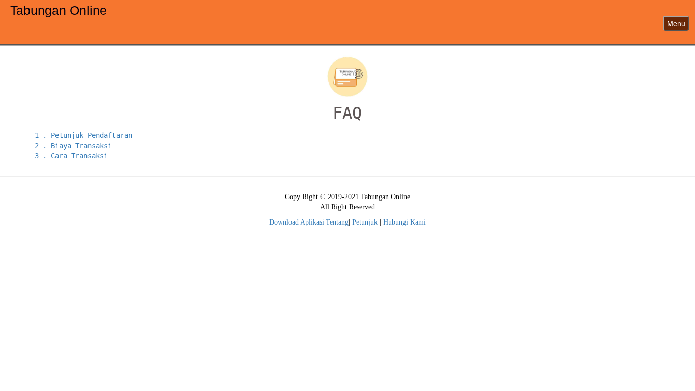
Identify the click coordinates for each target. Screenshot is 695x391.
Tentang (337, 222)
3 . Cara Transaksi (71, 156)
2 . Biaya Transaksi (73, 146)
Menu (676, 23)
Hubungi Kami (404, 222)
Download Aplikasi (296, 222)
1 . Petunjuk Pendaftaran (83, 135)
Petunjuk (365, 222)
